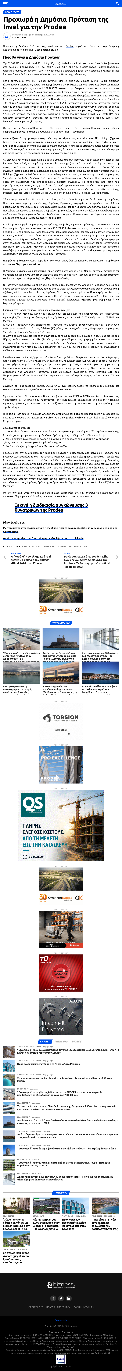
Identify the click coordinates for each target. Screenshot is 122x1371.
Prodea (69, 46)
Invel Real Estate (32, 546)
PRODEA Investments (56, 546)
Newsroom (20, 37)
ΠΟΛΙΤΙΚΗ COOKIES (84, 1307)
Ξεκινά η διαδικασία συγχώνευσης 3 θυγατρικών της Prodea (51, 508)
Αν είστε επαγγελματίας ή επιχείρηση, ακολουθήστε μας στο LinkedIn (43, 538)
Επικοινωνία (61, 1320)
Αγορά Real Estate (80, 546)
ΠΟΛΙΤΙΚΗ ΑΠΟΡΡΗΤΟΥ (58, 1307)
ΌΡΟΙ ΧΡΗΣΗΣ (35, 1307)
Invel (85, 142)
